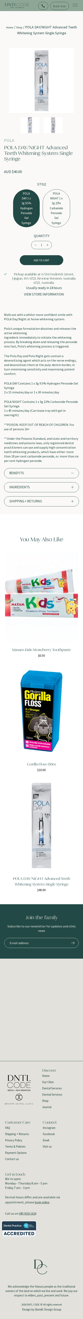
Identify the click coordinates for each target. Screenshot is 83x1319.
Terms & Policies (15, 1146)
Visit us (47, 1146)
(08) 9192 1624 (27, 1213)
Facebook (49, 1134)
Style (41, 184)
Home (9, 27)
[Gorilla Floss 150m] (41, 711)
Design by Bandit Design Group (41, 1309)
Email (46, 1140)
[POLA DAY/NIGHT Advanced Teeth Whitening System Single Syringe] (41, 825)
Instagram (49, 1128)
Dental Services (52, 1088)
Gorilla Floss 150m (41, 764)
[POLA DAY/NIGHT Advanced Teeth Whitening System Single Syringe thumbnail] (30, 125)
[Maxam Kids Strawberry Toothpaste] (41, 596)
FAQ (7, 1128)
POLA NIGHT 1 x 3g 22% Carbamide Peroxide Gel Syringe (56, 208)
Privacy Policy (13, 1140)
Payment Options (16, 1153)
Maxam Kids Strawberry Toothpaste (41, 649)
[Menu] (75, 5)
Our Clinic (48, 1082)
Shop (19, 27)
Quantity (41, 236)
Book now (59, 6)
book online (42, 1202)
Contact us (12, 1159)
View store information (44, 294)
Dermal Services (52, 1094)
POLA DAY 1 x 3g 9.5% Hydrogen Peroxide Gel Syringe (26, 208)
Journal (46, 1107)
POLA (9, 140)
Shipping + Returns (17, 1134)
